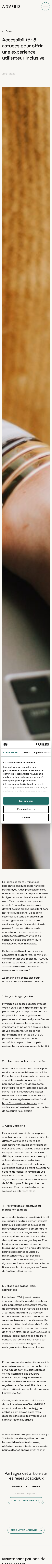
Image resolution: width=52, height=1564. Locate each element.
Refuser (26, 817)
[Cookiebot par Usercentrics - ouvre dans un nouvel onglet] (37, 744)
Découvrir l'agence (24, 1530)
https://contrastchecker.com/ (19, 1103)
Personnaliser (24, 809)
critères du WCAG (16, 963)
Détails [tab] (26, 752)
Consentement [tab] (10, 752)
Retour (9, 31)
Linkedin (35, 1486)
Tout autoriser (26, 801)
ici (36, 1408)
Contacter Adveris (24, 1501)
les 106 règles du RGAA (31, 959)
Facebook (17, 1486)
